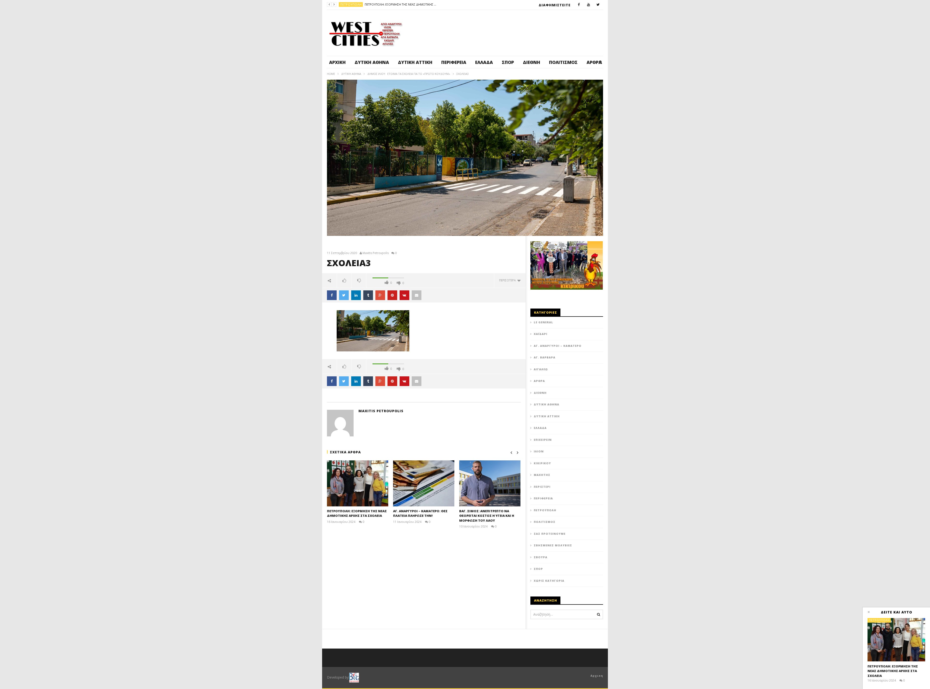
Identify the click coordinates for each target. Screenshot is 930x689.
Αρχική (337, 62)
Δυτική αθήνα (372, 62)
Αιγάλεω (541, 369)
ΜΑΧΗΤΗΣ (542, 475)
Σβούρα (540, 557)
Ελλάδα (484, 62)
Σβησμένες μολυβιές (553, 545)
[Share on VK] (404, 295)
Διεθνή (531, 62)
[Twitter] (598, 5)
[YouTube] (588, 5)
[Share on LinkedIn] (356, 295)
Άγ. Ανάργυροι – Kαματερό (557, 346)
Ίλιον (539, 451)
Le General (543, 322)
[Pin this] (392, 295)
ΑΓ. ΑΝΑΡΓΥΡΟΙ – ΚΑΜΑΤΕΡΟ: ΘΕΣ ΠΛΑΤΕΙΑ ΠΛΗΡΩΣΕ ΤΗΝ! (423, 4)
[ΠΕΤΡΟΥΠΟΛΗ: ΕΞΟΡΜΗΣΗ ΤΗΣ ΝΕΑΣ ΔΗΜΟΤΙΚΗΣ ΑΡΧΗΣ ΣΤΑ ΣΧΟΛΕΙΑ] (357, 483)
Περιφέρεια (453, 62)
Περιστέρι (542, 486)
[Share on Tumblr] (368, 295)
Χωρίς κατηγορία (549, 580)
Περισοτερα (508, 280)
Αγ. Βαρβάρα (544, 357)
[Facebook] (579, 5)
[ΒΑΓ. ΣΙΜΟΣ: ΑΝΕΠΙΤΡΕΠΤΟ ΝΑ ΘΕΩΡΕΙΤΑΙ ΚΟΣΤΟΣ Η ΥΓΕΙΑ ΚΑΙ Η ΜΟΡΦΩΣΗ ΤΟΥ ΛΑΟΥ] (489, 483)
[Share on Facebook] (332, 295)
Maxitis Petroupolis (376, 253)
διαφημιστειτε (555, 5)
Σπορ (508, 62)
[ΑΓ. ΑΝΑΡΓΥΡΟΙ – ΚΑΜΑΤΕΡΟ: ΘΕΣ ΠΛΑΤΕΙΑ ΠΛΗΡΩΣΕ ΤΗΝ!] (423, 483)
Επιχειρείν (543, 439)
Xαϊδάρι (540, 334)
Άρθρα (539, 381)
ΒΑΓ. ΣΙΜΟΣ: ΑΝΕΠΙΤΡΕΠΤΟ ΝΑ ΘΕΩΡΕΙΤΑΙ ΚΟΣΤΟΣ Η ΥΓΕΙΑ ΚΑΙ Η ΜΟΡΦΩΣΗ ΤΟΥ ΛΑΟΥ (486, 516)
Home (331, 74)
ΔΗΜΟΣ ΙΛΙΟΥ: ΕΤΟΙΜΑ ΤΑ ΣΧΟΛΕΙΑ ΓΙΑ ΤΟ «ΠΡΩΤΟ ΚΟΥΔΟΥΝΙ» (408, 74)
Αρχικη (596, 675)
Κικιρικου (542, 463)
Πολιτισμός (563, 62)
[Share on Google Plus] (380, 295)
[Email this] (416, 295)
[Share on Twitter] (344, 295)
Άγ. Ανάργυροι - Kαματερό (362, 4)
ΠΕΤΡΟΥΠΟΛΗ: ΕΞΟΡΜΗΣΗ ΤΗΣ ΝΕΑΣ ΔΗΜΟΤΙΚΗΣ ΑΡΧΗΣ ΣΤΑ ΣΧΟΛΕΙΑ (357, 513)
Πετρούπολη (545, 510)
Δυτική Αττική (415, 62)
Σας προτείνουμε (550, 533)
